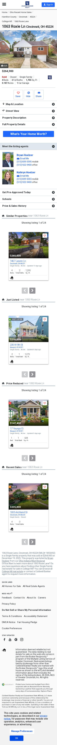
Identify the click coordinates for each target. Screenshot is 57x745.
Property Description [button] (14, 117)
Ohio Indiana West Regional (32, 561)
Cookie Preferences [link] (12, 628)
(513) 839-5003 (24, 179)
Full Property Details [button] (13, 124)
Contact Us (19, 597)
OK (16, 738)
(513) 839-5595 (24, 161)
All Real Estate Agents (34, 586)
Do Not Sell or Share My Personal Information (26, 610)
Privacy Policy (9, 603)
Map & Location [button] (14, 104)
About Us (31, 597)
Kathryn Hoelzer (26, 172)
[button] (48, 4)
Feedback (7, 598)
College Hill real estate (12, 571)
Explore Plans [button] (46, 691)
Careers (42, 597)
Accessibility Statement (35, 616)
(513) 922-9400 (24, 165)
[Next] (32, 291)
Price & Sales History (14, 205)
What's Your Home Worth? (28, 134)
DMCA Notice (8, 622)
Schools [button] (6, 199)
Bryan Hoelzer (25, 155)
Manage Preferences (22, 731)
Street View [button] (12, 111)
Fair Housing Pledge (27, 622)
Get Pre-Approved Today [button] (16, 192)
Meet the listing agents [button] (15, 146)
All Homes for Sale (11, 586)
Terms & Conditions (12, 616)
